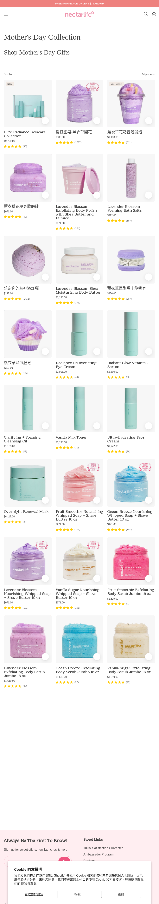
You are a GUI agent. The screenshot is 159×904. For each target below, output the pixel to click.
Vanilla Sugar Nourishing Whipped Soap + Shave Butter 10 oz (77, 593)
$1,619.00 (112, 598)
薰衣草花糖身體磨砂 (21, 206)
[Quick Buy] (96, 120)
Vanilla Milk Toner (71, 437)
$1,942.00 (112, 446)
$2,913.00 (61, 371)
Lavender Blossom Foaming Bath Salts (124, 208)
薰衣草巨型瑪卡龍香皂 (126, 288)
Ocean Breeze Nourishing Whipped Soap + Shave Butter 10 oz (129, 515)
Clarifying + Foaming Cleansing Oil (22, 439)
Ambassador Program (98, 854)
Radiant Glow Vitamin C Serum (128, 365)
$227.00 (8, 293)
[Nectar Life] (79, 14)
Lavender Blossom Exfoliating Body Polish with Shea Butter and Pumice (76, 212)
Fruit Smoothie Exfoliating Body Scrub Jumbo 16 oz (130, 592)
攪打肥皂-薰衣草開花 (74, 132)
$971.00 (8, 211)
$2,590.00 (112, 371)
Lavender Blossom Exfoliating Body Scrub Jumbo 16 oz (24, 672)
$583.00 (60, 137)
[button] (145, 14)
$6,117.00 (9, 516)
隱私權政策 (29, 883)
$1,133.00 (112, 137)
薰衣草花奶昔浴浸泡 (124, 132)
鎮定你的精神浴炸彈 (21, 288)
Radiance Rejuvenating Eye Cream (76, 365)
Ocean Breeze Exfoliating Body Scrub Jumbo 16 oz (78, 670)
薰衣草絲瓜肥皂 (17, 363)
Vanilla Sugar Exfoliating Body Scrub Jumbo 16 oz (129, 670)
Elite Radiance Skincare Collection (25, 134)
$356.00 (111, 293)
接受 (77, 894)
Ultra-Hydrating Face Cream (125, 439)
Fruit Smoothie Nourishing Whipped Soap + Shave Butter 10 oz (79, 515)
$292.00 (111, 215)
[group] (79, 3)
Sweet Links (93, 839)
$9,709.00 (9, 141)
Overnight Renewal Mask (26, 511)
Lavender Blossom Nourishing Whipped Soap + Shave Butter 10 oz (27, 593)
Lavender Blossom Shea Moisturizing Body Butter (78, 290)
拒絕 (121, 894)
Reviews (89, 860)
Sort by (8, 74)
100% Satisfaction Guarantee (103, 848)
